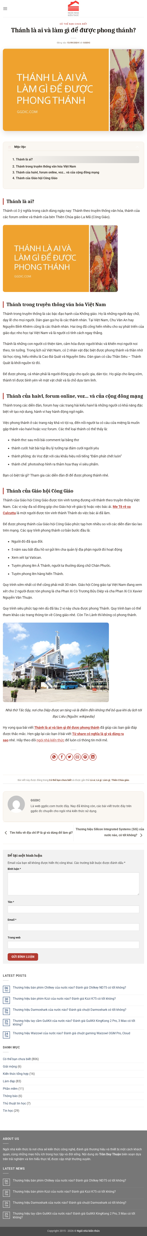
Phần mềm (10, 1088)
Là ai (92, 780)
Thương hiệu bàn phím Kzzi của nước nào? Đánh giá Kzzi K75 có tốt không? (64, 998)
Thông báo (10, 1096)
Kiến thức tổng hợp (16, 1074)
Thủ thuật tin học (14, 1103)
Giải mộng (10, 1066)
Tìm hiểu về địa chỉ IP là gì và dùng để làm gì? (41, 832)
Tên (11, 902)
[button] (5, 8)
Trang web (14, 937)
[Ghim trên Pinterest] (85, 757)
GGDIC (86, 42)
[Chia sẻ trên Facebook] (61, 757)
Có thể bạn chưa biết (73, 24)
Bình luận (14, 869)
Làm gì (106, 780)
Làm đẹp (9, 1081)
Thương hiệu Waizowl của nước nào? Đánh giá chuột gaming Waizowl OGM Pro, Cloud (71, 1033)
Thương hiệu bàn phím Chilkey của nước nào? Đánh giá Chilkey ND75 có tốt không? (69, 987)
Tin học (8, 1110)
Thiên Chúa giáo (120, 780)
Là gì (99, 780)
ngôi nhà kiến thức (50, 740)
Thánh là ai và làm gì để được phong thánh (66, 727)
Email (12, 919)
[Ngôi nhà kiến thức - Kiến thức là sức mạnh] (73, 8)
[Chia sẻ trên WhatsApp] (54, 757)
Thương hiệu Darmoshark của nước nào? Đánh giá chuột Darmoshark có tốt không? (69, 1010)
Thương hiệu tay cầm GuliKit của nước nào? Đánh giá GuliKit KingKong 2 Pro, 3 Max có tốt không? (74, 1022)
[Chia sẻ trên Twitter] (69, 757)
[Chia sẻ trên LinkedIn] (92, 757)
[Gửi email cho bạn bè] (77, 757)
